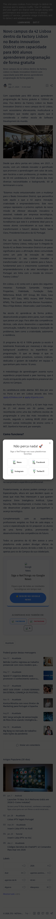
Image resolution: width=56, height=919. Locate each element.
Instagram (19, 471)
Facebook (40, 462)
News (19, 462)
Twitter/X (40, 471)
